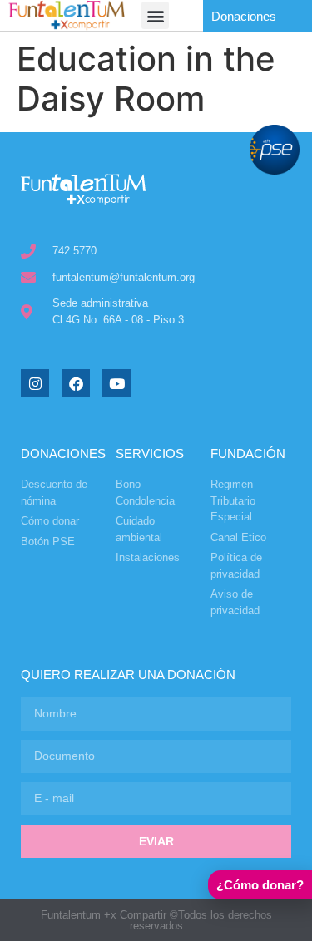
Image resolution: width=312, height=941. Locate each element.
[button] (155, 15)
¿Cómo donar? (260, 885)
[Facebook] (76, 383)
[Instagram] (35, 383)
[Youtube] (116, 383)
